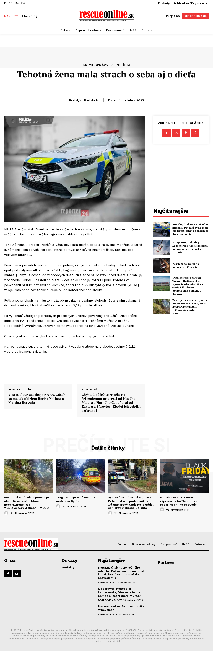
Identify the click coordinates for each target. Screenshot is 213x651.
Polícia (123, 65)
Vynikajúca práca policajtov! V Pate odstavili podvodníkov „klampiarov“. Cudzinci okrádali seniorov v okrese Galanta (131, 502)
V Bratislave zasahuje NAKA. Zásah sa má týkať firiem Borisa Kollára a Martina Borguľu (37, 399)
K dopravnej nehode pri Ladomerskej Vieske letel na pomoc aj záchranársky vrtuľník (190, 247)
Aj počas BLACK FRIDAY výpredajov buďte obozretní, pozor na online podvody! (181, 501)
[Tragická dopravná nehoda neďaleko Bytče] (80, 476)
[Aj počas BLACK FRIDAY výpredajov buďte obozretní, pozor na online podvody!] (184, 476)
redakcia (91, 100)
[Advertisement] (181, 177)
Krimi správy (96, 65)
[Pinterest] (186, 133)
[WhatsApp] (195, 133)
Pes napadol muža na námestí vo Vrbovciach (186, 265)
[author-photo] (7, 513)
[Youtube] (16, 573)
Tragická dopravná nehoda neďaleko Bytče (75, 499)
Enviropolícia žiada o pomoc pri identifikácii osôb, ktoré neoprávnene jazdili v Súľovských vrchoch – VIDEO (189, 307)
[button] (30, 16)
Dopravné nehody (110, 600)
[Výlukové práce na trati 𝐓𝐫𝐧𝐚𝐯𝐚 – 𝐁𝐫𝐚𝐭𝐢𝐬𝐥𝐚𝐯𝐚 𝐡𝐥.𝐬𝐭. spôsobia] (161, 283)
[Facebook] (166, 133)
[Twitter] (176, 133)
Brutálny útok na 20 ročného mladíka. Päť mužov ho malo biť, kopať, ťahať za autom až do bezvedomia (190, 229)
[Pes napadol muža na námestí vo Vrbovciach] (161, 265)
